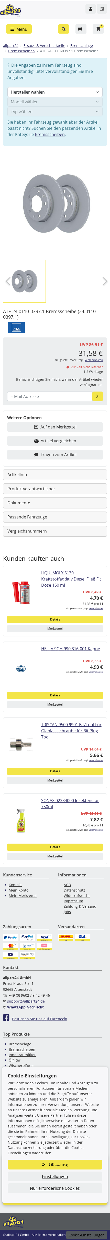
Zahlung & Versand (80, 906)
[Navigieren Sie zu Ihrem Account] (90, 9)
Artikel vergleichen (58, 441)
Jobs (67, 911)
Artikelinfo (17, 474)
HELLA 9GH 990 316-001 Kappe (70, 649)
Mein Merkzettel (23, 895)
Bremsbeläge (20, 1044)
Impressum (73, 900)
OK (58, 1164)
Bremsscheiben (21, 50)
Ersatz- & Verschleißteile (44, 45)
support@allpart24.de (26, 1001)
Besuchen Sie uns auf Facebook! (39, 1018)
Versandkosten (94, 360)
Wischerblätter (21, 1065)
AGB (67, 884)
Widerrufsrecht (77, 895)
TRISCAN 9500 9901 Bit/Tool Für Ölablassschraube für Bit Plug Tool (71, 731)
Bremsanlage (81, 45)
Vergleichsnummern (27, 531)
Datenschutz (74, 890)
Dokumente (18, 503)
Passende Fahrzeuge (27, 517)
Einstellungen (55, 1176)
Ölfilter (14, 1060)
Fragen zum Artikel (58, 454)
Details (55, 619)
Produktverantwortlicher (31, 489)
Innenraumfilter (22, 1054)
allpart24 (10, 45)
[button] (63, 29)
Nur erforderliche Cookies (55, 1188)
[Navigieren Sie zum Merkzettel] (102, 9)
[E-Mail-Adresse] (97, 396)
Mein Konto (18, 890)
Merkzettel (55, 628)
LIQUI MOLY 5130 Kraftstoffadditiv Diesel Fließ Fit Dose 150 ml (71, 579)
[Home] (10, 10)
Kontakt (15, 884)
